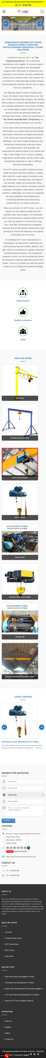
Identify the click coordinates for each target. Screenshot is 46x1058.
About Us (8, 1021)
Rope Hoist (9, 956)
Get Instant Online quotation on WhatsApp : (23, 3)
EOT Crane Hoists (12, 944)
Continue (36, 748)
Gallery (7, 1033)
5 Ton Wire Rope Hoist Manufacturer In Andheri (22, 995)
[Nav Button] (6, 23)
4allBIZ (26, 1055)
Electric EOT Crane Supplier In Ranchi (19, 1001)
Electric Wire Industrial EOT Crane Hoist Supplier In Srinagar (24, 989)
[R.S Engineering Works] (23, 11)
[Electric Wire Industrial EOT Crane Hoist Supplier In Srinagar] (20, 721)
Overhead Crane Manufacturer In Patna (19, 983)
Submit (7, 821)
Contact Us (9, 1039)
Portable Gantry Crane (13, 938)
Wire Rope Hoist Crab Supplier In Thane (19, 977)
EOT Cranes (9, 950)
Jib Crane (8, 932)
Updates (8, 1027)
